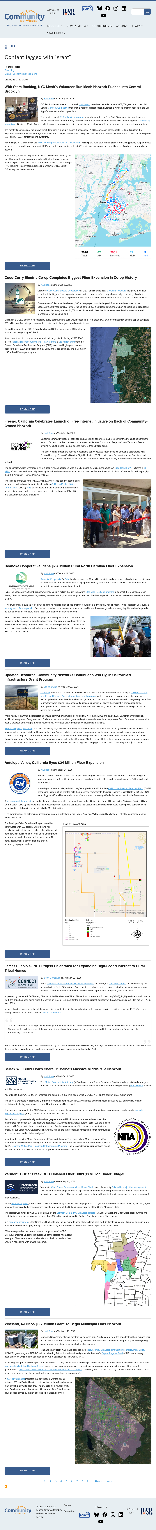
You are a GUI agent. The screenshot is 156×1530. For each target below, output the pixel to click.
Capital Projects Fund (112, 1353)
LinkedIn (123, 8)
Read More (27, 265)
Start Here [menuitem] (54, 34)
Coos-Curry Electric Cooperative (63, 290)
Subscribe (69, 1511)
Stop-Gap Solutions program (100, 592)
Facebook (107, 8)
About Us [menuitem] (52, 27)
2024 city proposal (16, 1379)
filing (29, 487)
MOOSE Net (136, 1085)
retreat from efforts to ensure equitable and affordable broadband (50, 1369)
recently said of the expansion (19, 608)
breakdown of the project (19, 801)
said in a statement (51, 1012)
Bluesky (99, 8)
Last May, (45, 692)
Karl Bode (49, 98)
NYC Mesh (84, 104)
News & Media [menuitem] (75, 27)
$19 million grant (67, 341)
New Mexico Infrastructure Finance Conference (70, 983)
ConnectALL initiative (58, 107)
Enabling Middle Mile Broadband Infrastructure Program (39, 1146)
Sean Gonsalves (52, 977)
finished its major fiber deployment (129, 1187)
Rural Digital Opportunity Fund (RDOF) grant (33, 341)
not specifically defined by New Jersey (24, 1366)
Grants (8, 73)
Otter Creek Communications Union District (72, 1187)
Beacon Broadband (116, 290)
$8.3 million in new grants (72, 117)
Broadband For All (123, 468)
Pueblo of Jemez (117, 983)
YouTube (103, 15)
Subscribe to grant (6, 1486)
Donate (87, 8)
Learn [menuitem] (135, 27)
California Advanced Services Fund (125, 788)
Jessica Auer (50, 686)
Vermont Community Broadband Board (76, 1212)
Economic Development (25, 73)
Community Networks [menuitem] (108, 27)
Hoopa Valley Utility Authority (19, 728)
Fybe (66, 579)
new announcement (18, 1222)
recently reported (19, 1203)
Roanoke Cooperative (51, 579)
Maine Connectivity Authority (59, 1082)
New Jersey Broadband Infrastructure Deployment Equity (116, 1349)
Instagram (115, 8)
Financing (9, 70)
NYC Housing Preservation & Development (59, 142)
